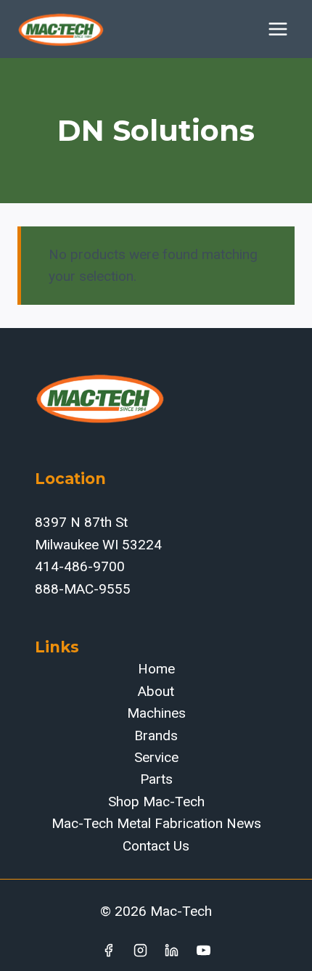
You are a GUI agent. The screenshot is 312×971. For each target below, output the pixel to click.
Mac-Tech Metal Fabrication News (156, 823)
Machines (156, 713)
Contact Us (156, 845)
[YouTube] (204, 950)
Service (156, 757)
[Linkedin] (172, 950)
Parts (156, 779)
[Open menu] (277, 29)
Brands (156, 735)
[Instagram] (140, 950)
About (156, 691)
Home (156, 668)
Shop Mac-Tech (156, 801)
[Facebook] (108, 950)
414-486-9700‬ (80, 566)
